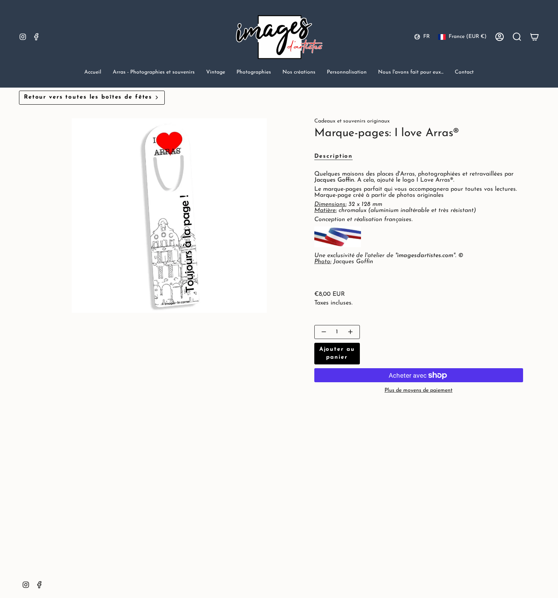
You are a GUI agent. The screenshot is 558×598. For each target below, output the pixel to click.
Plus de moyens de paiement (418, 390)
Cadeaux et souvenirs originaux (352, 121)
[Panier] (534, 36)
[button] (153, 73)
